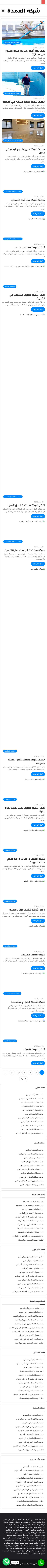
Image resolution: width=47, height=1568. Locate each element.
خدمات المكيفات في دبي (34, 1114)
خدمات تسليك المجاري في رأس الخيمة (29, 1324)
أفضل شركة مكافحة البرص (30, 247)
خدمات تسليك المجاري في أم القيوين (29, 1486)
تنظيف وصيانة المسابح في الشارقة (30, 1240)
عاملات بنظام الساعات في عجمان (31, 1371)
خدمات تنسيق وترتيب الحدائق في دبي (29, 1133)
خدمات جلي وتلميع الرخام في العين (30, 1169)
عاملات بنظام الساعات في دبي (32, 1106)
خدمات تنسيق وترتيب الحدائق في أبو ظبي (28, 1291)
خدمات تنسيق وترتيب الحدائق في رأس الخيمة (26, 1327)
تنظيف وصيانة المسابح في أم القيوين (30, 1501)
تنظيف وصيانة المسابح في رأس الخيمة (29, 1343)
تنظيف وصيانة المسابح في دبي (32, 1125)
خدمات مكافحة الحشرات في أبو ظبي (29, 1264)
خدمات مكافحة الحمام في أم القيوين (29, 1505)
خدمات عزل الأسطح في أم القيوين (30, 1493)
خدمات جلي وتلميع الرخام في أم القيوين (28, 1490)
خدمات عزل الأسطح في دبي (32, 1110)
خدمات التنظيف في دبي (34, 1095)
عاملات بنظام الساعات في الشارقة (30, 1221)
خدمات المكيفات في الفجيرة (33, 1423)
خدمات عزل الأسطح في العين (32, 1162)
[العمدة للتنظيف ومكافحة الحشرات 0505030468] (23, 10)
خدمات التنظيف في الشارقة (33, 1201)
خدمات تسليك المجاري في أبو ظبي (30, 1284)
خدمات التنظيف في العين (34, 1150)
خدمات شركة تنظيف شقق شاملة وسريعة (26, 761)
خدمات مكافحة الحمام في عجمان (31, 1383)
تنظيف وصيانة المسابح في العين (31, 1185)
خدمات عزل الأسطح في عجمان (31, 1387)
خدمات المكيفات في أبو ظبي (32, 1268)
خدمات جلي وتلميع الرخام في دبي (30, 1118)
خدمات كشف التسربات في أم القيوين (29, 1482)
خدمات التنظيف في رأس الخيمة (31, 1308)
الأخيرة (23, 1079)
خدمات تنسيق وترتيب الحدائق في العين (29, 1181)
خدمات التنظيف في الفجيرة (33, 1415)
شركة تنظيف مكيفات (33, 954)
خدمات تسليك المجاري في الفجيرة (30, 1438)
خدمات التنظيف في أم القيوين (32, 1467)
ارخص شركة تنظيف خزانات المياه (27, 909)
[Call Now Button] (41, 1562)
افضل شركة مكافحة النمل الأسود (26, 505)
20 (12, 1072)
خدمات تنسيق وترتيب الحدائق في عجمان (28, 1394)
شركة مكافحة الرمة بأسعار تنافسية (25, 550)
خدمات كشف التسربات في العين (31, 1165)
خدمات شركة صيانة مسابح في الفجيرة (23, 101)
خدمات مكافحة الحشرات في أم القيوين (28, 1470)
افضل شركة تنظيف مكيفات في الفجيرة (27, 297)
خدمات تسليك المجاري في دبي (32, 1129)
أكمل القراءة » (38, 68)
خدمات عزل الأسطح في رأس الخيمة (30, 1335)
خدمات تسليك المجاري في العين (31, 1177)
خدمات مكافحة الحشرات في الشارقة (29, 1205)
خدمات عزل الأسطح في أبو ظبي (31, 1272)
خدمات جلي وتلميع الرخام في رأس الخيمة (27, 1331)
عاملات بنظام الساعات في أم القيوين (30, 1478)
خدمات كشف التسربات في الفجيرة (30, 1442)
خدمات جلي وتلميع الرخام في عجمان (29, 1379)
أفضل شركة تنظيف (34, 1049)
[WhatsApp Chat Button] (6, 1562)
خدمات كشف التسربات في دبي (31, 1102)
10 (19, 1072)
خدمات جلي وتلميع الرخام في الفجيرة (29, 1427)
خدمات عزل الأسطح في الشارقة (31, 1213)
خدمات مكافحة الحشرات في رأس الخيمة (28, 1316)
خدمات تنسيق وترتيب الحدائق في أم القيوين (27, 1497)
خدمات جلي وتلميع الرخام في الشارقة (29, 1217)
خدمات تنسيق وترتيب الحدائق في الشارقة (28, 1236)
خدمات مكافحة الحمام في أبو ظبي (30, 1280)
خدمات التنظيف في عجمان (33, 1360)
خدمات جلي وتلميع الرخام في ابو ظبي (29, 1276)
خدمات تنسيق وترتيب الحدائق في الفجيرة (28, 1446)
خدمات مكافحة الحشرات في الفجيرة (29, 1419)
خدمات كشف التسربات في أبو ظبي (30, 1288)
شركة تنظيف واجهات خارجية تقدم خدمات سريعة (26, 861)
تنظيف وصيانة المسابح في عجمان (31, 1398)
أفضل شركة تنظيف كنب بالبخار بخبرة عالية (25, 810)
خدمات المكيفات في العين (33, 1158)
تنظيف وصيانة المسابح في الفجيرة (30, 1450)
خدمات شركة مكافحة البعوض (28, 200)
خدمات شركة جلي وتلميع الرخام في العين (25, 151)
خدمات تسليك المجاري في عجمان (31, 1375)
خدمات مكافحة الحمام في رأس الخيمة (29, 1320)
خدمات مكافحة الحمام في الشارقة (30, 1232)
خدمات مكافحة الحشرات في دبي (31, 1099)
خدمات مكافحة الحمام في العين (31, 1173)
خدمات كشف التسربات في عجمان (30, 1391)
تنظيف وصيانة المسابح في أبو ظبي (30, 1257)
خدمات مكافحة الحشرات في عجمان (30, 1364)
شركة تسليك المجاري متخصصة (28, 1002)
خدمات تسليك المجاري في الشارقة (30, 1225)
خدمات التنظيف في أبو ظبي (33, 1261)
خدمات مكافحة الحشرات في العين (30, 1154)
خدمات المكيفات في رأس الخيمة (31, 1312)
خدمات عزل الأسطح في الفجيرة (31, 1434)
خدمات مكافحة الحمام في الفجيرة (30, 1430)
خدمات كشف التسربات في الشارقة (30, 1228)
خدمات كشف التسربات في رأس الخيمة (28, 1339)
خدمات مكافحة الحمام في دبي (32, 1122)
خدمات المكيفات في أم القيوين (32, 1474)
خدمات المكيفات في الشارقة (32, 1209)
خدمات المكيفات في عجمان (33, 1367)
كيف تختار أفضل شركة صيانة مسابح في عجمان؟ (25, 52)
